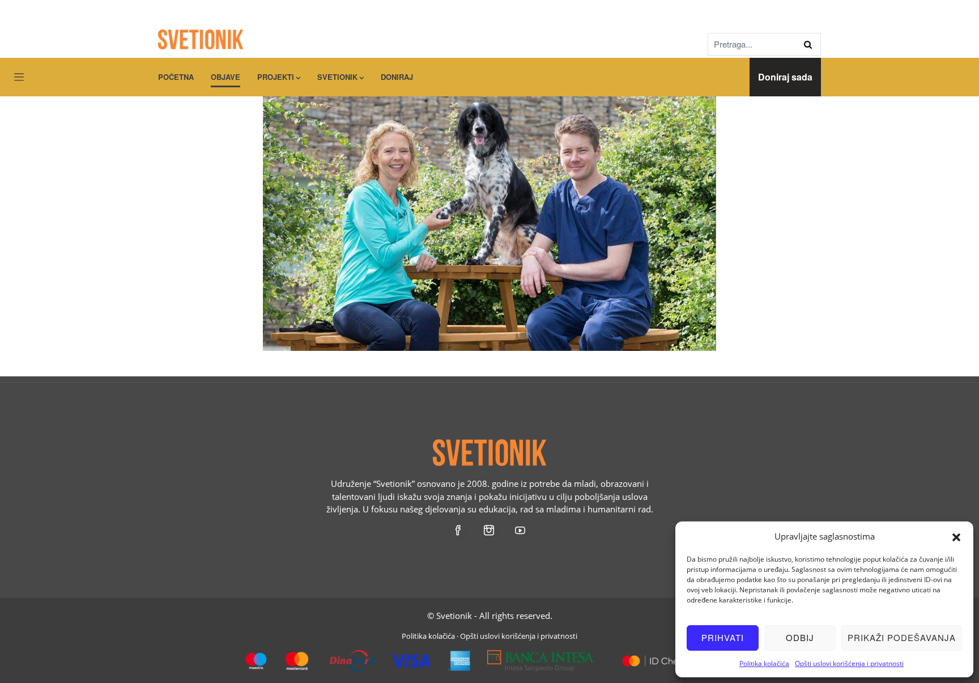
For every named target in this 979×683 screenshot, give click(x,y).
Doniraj (397, 76)
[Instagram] (490, 529)
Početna (176, 76)
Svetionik (337, 76)
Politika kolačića (764, 663)
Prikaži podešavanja (902, 637)
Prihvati (722, 637)
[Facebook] (459, 529)
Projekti (275, 76)
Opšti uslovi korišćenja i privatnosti (849, 663)
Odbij (800, 637)
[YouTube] (521, 529)
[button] (956, 536)
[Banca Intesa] (540, 656)
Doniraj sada (785, 76)
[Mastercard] (654, 656)
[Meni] (19, 77)
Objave (225, 76)
